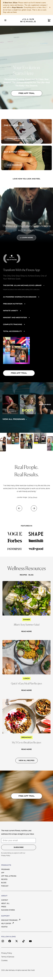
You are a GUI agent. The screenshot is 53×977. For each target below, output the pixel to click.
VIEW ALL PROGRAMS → (14, 419)
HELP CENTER (6, 923)
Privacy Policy (5, 855)
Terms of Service (7, 957)
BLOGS (3, 883)
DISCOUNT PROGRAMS (9, 920)
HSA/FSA (4, 927)
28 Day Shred (32, 497)
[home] (28, 20)
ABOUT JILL (5, 903)
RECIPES (23, 575)
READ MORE (26, 631)
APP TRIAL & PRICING (8, 876)
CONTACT (4, 900)
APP (2, 873)
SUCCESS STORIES (8, 910)
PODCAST (4, 886)
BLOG (30, 575)
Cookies (4, 960)
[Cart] (49, 20)
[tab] (25, 287)
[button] (5, 20)
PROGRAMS (5, 869)
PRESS (3, 907)
